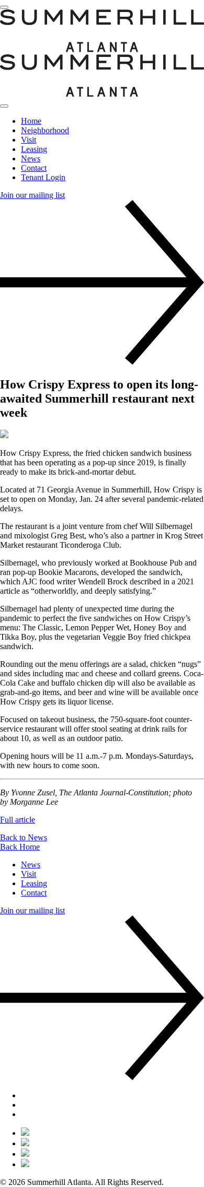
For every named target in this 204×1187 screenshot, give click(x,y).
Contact (34, 167)
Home (31, 120)
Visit (28, 139)
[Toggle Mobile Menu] (4, 7)
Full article (17, 819)
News (30, 158)
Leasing (34, 149)
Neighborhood (45, 130)
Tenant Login (43, 177)
